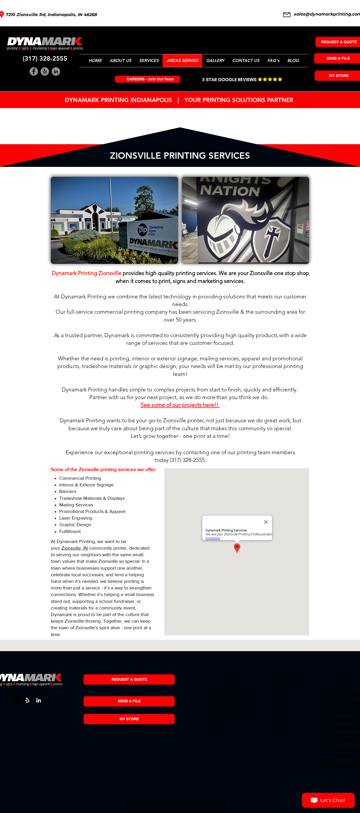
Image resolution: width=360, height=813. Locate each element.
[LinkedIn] (56, 71)
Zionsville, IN (74, 548)
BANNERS (344, 711)
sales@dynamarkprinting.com (228, 705)
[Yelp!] (45, 71)
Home (286, 694)
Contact (286, 727)
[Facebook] (34, 71)
